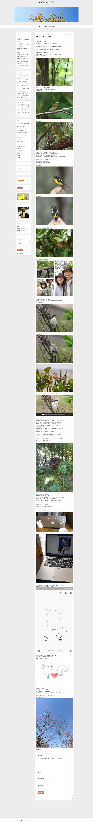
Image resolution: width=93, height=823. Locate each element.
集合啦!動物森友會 (20, 159)
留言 (39, 761)
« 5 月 (18, 115)
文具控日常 (19, 153)
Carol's (18, 137)
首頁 (40, 26)
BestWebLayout (27, 820)
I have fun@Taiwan (21, 143)
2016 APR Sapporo (20, 126)
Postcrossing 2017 (20, 146)
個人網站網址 (40, 785)
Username (20, 239)
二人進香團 (19, 151)
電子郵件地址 (41, 778)
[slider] (53, 414)
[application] (54, 405)
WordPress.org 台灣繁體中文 (22, 232)
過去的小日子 (51, 26)
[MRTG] (20, 188)
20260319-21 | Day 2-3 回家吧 (23, 37)
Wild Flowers (19, 148)
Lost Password (20, 253)
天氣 (19, 83)
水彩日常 (18, 157)
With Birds (19, 150)
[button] (54, 405)
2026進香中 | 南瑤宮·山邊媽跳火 (23, 48)
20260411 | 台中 (20, 43)
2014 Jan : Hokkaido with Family (23, 123)
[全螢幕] (71, 414)
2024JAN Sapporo (20, 134)
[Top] (72, 798)
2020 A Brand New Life (21, 132)
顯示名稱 (40, 772)
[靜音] (69, 414)
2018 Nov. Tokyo (20, 130)
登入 (18, 226)
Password (19, 243)
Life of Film (19, 144)
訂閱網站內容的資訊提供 (21, 228)
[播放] (38, 414)
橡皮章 (18, 155)
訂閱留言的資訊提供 (21, 230)
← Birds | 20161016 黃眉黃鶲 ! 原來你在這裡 (44, 34)
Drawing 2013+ (20, 141)
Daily (18, 139)
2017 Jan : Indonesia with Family (23, 128)
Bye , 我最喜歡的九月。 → (68, 34)
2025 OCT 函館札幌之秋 (21, 135)
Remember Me (25, 247)
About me (45, 26)
